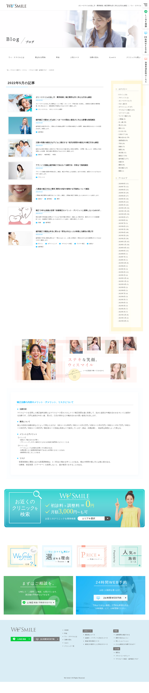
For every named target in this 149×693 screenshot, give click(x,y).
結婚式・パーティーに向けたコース (96, 638)
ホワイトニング (52, 243)
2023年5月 (122, 269)
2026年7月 (122, 187)
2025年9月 (122, 217)
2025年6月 (122, 226)
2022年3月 (122, 306)
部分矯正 (122, 168)
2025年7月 (122, 223)
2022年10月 (122, 284)
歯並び (40, 154)
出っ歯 (121, 122)
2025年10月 (122, 214)
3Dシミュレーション (122, 641)
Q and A (112, 57)
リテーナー (122, 113)
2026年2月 (122, 202)
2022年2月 (122, 309)
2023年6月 (122, 266)
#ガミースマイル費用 (56, 109)
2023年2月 (122, 272)
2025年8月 (122, 220)
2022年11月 (122, 281)
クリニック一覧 (69, 646)
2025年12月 (122, 208)
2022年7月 (122, 293)
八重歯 (121, 119)
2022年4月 (122, 302)
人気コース (74, 57)
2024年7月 (122, 257)
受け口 (121, 125)
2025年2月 (122, 238)
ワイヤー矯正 (81, 243)
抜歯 (39, 222)
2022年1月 (122, 312)
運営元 (118, 652)
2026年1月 (122, 205)
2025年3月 (122, 235)
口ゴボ (121, 131)
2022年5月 (122, 299)
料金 (58, 57)
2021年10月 (122, 321)
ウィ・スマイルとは (16, 57)
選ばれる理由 (40, 57)
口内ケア (122, 134)
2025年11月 (122, 211)
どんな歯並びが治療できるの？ (125, 644)
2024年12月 (122, 241)
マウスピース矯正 (67, 243)
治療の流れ (94, 57)
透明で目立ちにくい (122, 638)
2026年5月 (122, 193)
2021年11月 (122, 318)
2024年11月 (122, 244)
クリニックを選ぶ (133, 57)
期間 (120, 149)
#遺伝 (54, 154)
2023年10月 (122, 263)
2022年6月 (122, 296)
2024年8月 (122, 254)
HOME (66, 630)
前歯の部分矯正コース (92, 641)
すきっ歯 (122, 104)
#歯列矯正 (47, 154)
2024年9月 (122, 251)
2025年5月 (122, 229)
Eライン (40, 243)
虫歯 (120, 162)
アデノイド (41, 177)
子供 (120, 143)
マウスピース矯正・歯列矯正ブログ (127, 659)
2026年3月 (122, 199)
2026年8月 (122, 183)
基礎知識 (122, 140)
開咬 (120, 171)
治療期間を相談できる (123, 634)
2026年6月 (122, 190)
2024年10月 (122, 248)
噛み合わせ (122, 137)
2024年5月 (122, 260)
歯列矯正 (41, 132)
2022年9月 (122, 287)
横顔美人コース (90, 634)
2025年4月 (122, 232)
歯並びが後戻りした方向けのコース (96, 644)
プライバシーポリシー (123, 655)
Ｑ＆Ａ (66, 643)
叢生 (120, 128)
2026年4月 (122, 196)
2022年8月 (122, 290)
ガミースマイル (42, 109)
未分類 (121, 152)
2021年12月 (122, 315)
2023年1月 (122, 275)
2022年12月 (122, 278)
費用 (58, 199)
